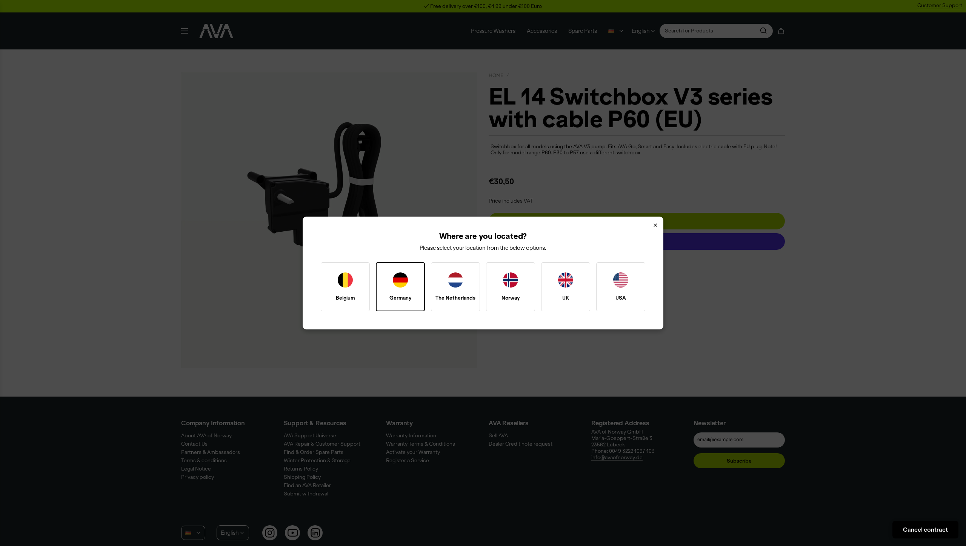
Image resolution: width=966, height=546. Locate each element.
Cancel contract (925, 529)
